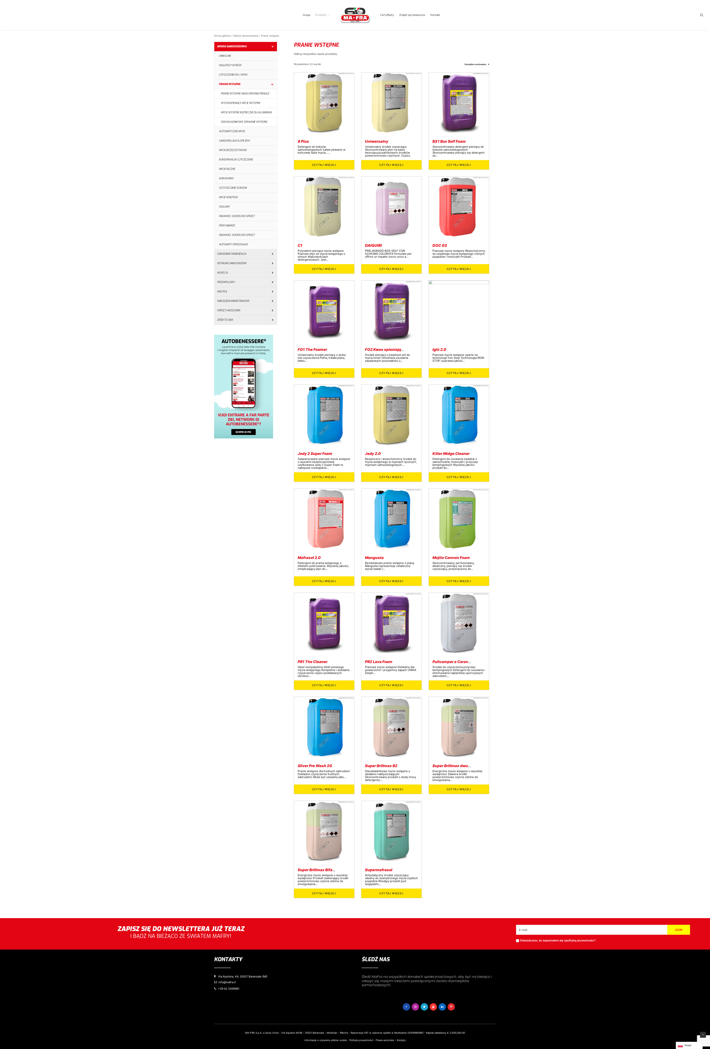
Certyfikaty (387, 15)
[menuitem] (306, 15)
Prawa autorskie (385, 1040)
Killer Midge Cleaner (451, 453)
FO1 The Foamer (312, 349)
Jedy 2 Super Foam (315, 453)
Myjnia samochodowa (246, 35)
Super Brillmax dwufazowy (456, 766)
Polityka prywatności (361, 1040)
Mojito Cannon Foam (451, 557)
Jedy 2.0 (373, 453)
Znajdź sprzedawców (412, 15)
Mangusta (374, 557)
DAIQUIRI (373, 245)
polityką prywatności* (580, 940)
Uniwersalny (376, 141)
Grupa (306, 15)
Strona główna (222, 35)
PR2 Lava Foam (378, 662)
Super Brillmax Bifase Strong (324, 870)
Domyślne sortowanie (475, 64)
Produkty (321, 15)
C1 (300, 245)
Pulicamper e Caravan (452, 662)
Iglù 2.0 (439, 349)
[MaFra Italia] (355, 15)
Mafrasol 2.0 (309, 557)
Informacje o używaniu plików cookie (326, 1040)
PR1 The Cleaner (312, 662)
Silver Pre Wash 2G (315, 766)
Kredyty (401, 1040)
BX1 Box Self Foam (449, 141)
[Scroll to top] (703, 1034)
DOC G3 (439, 245)
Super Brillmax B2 (381, 766)
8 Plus (303, 141)
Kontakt (435, 15)
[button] (701, 15)
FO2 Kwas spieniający (385, 349)
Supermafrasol (378, 870)
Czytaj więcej (324, 164)
